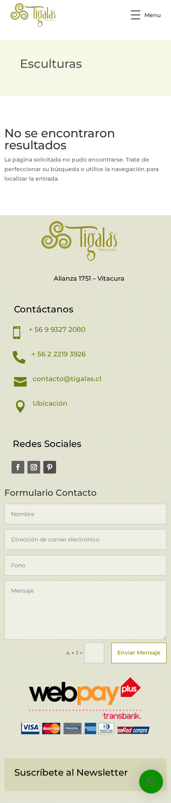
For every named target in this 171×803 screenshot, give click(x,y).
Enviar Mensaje (139, 652)
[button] (151, 781)
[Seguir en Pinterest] (49, 467)
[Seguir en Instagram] (33, 467)
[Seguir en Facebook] (18, 467)
